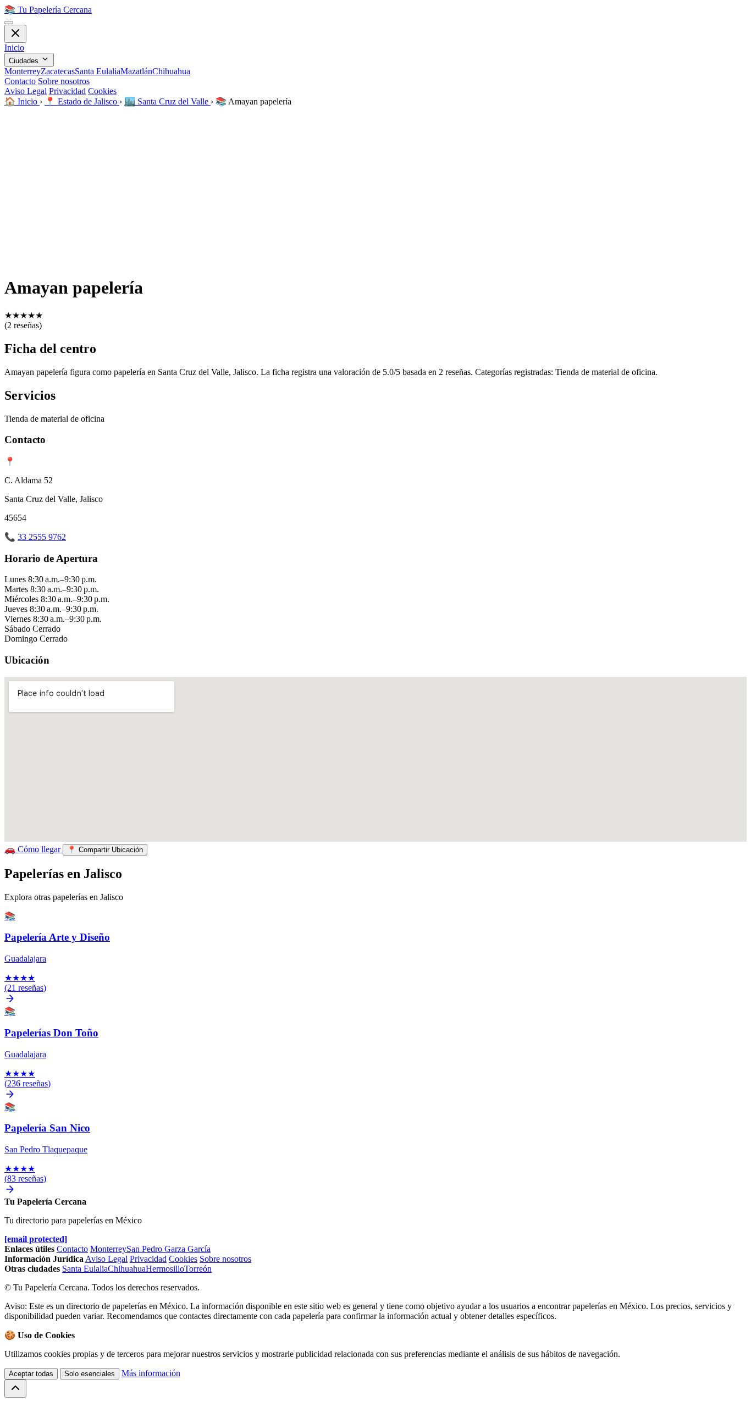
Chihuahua (171, 71)
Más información (151, 1373)
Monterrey (22, 71)
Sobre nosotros (64, 81)
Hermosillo (165, 1268)
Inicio (14, 47)
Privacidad (67, 91)
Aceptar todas (31, 1374)
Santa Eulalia (97, 71)
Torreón (198, 1268)
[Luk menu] (15, 34)
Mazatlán (136, 71)
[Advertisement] (375, 189)
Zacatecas (58, 71)
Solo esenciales (89, 1374)
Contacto (20, 81)
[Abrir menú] (8, 22)
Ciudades (25, 61)
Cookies (102, 91)
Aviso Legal (25, 91)
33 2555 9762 (42, 537)
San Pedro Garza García (168, 1249)
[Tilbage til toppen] (15, 1388)
